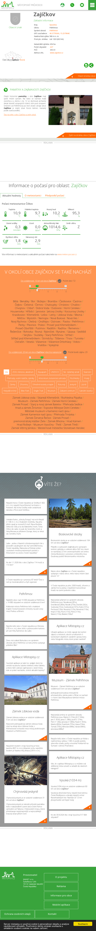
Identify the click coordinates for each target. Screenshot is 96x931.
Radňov (62, 328)
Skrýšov (28, 335)
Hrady (86, 378)
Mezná (78, 314)
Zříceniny (24, 384)
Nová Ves (72, 318)
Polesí (41, 325)
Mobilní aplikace (61, 904)
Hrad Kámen (74, 421)
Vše (6, 372)
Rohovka (28, 331)
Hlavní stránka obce (86, 76)
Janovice (40, 311)
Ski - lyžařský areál (71, 372)
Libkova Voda (65, 314)
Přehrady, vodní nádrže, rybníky (20, 378)
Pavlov (66, 321)
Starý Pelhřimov (54, 335)
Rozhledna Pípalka (71, 397)
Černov (39, 304)
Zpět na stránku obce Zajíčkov (82, 135)
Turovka (78, 338)
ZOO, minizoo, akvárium (22, 372)
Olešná (32, 321)
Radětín (51, 328)
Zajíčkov (44, 14)
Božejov (41, 301)
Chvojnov (20, 308)
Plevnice (31, 325)
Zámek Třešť (71, 424)
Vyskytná (53, 345)
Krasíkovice (18, 314)
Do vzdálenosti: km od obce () (35, 352)
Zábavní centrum (67, 390)
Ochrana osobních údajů (17, 913)
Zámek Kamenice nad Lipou (36, 414)
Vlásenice (41, 341)
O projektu (61, 876)
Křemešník (33, 314)
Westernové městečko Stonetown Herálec (61, 428)
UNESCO (55, 372)
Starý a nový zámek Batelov (45, 404)
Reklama (61, 886)
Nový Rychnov (18, 321)
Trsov (69, 338)
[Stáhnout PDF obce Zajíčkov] (86, 65)
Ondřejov (43, 321)
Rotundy (61, 384)
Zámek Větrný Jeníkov (23, 428)
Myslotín (31, 318)
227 (51, 47)
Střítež (68, 335)
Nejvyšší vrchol (10, 390)
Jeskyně (73, 384)
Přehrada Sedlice (72, 404)
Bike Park (25, 390)
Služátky (38, 335)
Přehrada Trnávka (64, 414)
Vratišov (42, 345)
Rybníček (49, 331)
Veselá (30, 341)
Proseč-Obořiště (25, 328)
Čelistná (28, 304)
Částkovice (65, 301)
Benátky (24, 301)
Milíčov (21, 318)
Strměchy (47, 338)
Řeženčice (15, 331)
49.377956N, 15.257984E (60, 33)
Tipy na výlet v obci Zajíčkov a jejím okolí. (20, 114)
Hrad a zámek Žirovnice (28, 407)
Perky (21, 325)
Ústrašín (19, 341)
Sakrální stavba (85, 390)
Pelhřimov (54, 30)
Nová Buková (57, 318)
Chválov (75, 304)
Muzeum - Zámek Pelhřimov (34, 401)
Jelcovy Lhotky (54, 311)
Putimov (40, 328)
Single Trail (38, 390)
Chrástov (64, 304)
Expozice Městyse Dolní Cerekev (61, 407)
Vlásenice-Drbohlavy (59, 341)
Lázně (83, 384)
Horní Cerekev (72, 308)
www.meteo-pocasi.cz (67, 254)
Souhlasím (83, 923)
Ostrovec (56, 321)
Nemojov (43, 318)
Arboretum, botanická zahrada (52, 378)
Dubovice (56, 308)
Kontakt (52, 913)
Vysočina (53, 25)
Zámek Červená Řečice (38, 418)
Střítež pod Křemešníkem (25, 338)
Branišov (52, 301)
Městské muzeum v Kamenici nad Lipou (47, 411)
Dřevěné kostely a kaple (42, 384)
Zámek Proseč (20, 404)
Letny (53, 314)
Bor (33, 301)
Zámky (12, 384)
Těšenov (59, 338)
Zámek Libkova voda (23, 397)
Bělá (15, 301)
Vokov (76, 341)
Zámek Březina (56, 421)
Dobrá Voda (42, 308)
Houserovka (17, 311)
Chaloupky (51, 304)
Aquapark (42, 372)
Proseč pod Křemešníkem (61, 325)
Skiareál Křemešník (48, 397)
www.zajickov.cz (56, 53)
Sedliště (81, 331)
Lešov (44, 314)
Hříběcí (30, 311)
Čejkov (18, 304)
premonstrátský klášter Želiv (30, 421)
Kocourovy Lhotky (74, 311)
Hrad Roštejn (24, 424)
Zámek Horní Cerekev (64, 401)
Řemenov (73, 328)
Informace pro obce (61, 895)
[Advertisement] (48, 162)
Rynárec (60, 331)
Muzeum (51, 390)
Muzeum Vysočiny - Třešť (47, 424)
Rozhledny (74, 378)
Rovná (22, 60)
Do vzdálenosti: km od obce (38, 281)
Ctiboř (30, 308)
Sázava (71, 331)
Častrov (77, 301)
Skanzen (87, 372)
